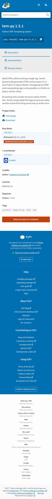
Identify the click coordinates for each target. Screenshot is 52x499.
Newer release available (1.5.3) (19, 141)
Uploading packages (24, 282)
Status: (26, 253)
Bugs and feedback (26, 337)
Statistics (26, 315)
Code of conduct (25, 373)
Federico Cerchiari (17, 174)
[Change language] (46, 5)
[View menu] (38, 5)
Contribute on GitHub (25, 341)
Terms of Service (25, 366)
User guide (25, 286)
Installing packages (25, 279)
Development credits (25, 351)
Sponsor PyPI (26, 348)
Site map (40, 493)
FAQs (26, 293)
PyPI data (7, 132)
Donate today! (26, 259)
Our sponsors (26, 322)
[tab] (26, 53)
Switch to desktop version (26, 389)
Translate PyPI (25, 344)
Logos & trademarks (26, 319)
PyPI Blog (25, 308)
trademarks (14, 491)
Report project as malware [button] (26, 219)
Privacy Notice (25, 377)
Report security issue (26, 370)
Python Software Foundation (27, 244)
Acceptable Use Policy (25, 381)
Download (10, 120)
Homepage (11, 115)
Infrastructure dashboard (25, 311)
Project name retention (25, 290)
